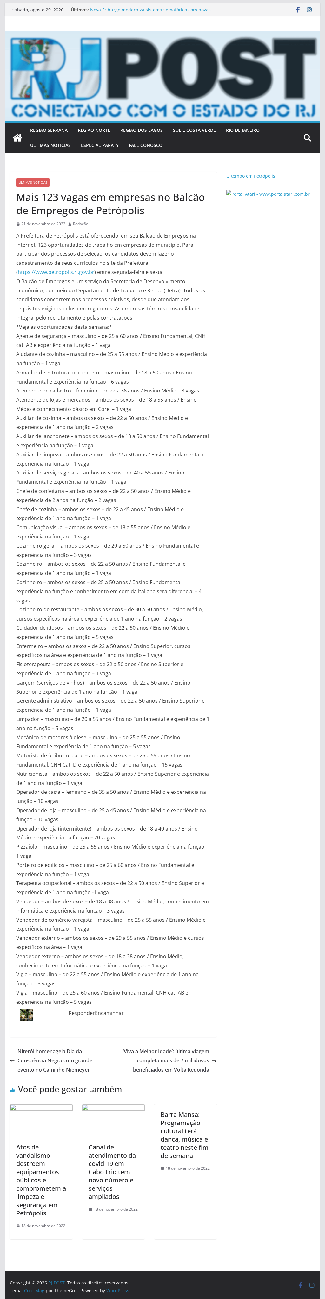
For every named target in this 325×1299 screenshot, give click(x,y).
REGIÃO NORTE (94, 130)
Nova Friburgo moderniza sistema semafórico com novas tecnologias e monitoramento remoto (150, 13)
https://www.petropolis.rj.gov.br (56, 272)
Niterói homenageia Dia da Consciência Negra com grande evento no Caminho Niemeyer (54, 1060)
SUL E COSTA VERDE (194, 130)
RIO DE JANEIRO (243, 130)
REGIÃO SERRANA (49, 130)
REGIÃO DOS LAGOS (141, 130)
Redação (80, 223)
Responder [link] (82, 1012)
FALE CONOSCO (145, 145)
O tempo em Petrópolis (250, 176)
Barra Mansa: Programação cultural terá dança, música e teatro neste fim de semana (185, 1135)
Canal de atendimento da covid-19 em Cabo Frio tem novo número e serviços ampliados (112, 1172)
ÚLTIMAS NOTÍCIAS (50, 145)
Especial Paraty (100, 145)
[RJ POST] (17, 137)
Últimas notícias (33, 182)
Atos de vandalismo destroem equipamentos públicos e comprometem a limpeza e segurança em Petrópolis (41, 1180)
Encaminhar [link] (109, 1012)
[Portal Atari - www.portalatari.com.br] (268, 194)
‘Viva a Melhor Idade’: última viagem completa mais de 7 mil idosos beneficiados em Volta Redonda (166, 1060)
